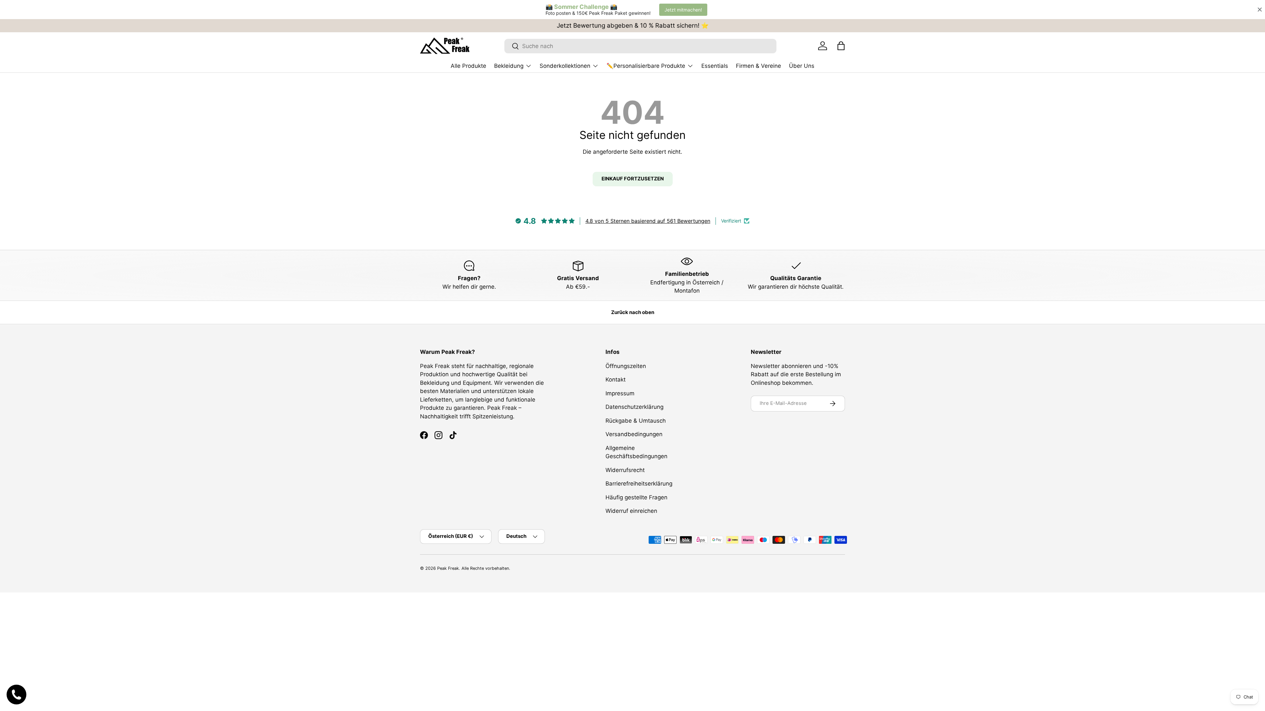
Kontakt (615, 379)
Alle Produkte (468, 66)
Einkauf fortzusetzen (633, 179)
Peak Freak (448, 568)
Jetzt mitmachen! (683, 10)
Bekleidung (508, 66)
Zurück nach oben (632, 312)
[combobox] (640, 46)
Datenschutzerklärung (634, 407)
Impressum (619, 393)
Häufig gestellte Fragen (636, 497)
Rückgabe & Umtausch (635, 420)
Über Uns (801, 66)
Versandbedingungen (633, 434)
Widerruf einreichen (631, 511)
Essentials (714, 66)
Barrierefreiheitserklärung (638, 483)
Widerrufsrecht (625, 470)
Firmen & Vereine (758, 66)
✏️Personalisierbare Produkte (645, 66)
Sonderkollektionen (565, 66)
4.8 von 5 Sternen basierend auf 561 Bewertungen (647, 221)
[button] (841, 46)
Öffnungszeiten (625, 366)
